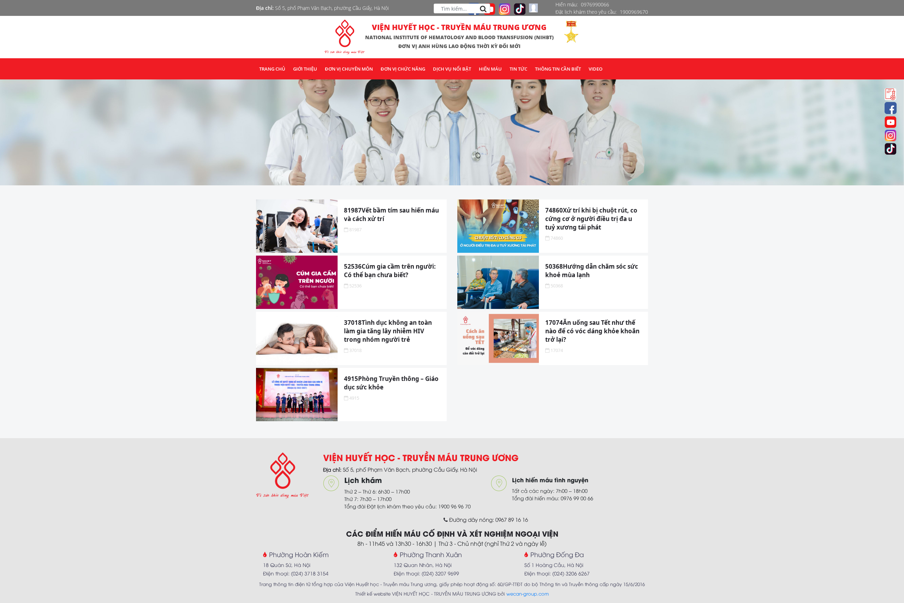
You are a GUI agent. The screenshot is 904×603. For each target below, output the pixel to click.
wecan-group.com (527, 593)
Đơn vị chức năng (403, 69)
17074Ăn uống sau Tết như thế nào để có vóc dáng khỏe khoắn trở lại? (592, 331)
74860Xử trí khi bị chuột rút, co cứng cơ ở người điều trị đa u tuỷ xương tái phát (591, 218)
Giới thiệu (305, 69)
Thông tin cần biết (558, 69)
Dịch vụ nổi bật (452, 69)
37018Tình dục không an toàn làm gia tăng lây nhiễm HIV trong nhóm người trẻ (388, 331)
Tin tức (518, 69)
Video (595, 69)
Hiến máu (490, 69)
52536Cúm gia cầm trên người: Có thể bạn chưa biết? (390, 270)
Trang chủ (272, 69)
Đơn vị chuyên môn (349, 69)
